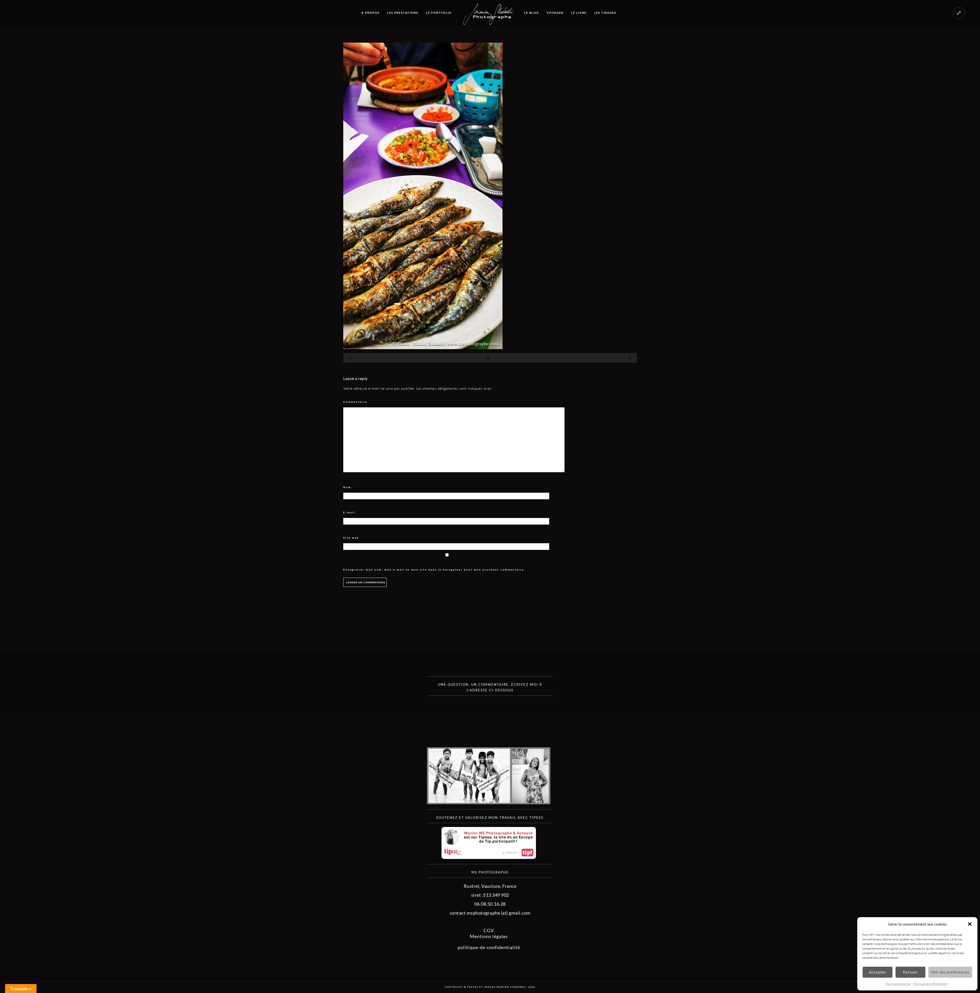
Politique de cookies (898, 984)
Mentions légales (489, 936)
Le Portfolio (439, 12)
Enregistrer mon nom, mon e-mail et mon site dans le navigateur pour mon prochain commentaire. (434, 569)
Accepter (877, 972)
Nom (348, 487)
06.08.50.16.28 (490, 904)
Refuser (910, 972)
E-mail (350, 512)
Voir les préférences (950, 972)
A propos (370, 12)
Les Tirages (605, 12)
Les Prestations (402, 12)
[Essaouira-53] (423, 347)
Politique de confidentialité (930, 984)
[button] (969, 924)
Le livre (578, 12)
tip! (527, 852)
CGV (489, 930)
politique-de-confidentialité (489, 947)
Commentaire (356, 402)
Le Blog (531, 12)
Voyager (555, 12)
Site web (351, 537)
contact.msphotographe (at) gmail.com (490, 913)
